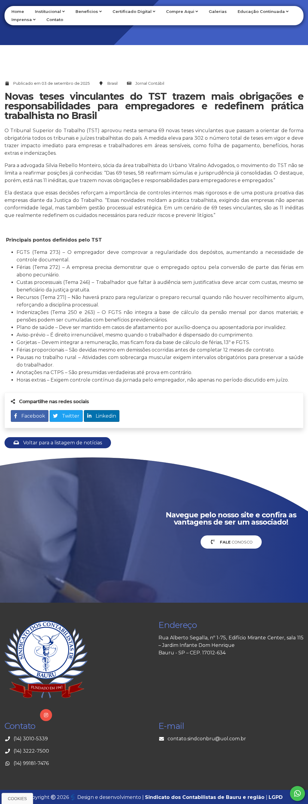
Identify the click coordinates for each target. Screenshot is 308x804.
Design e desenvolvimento (109, 797)
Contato (54, 19)
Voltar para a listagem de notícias (62, 443)
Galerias (218, 11)
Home (17, 11)
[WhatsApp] (297, 793)
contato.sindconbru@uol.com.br (207, 739)
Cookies (17, 798)
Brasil (112, 83)
